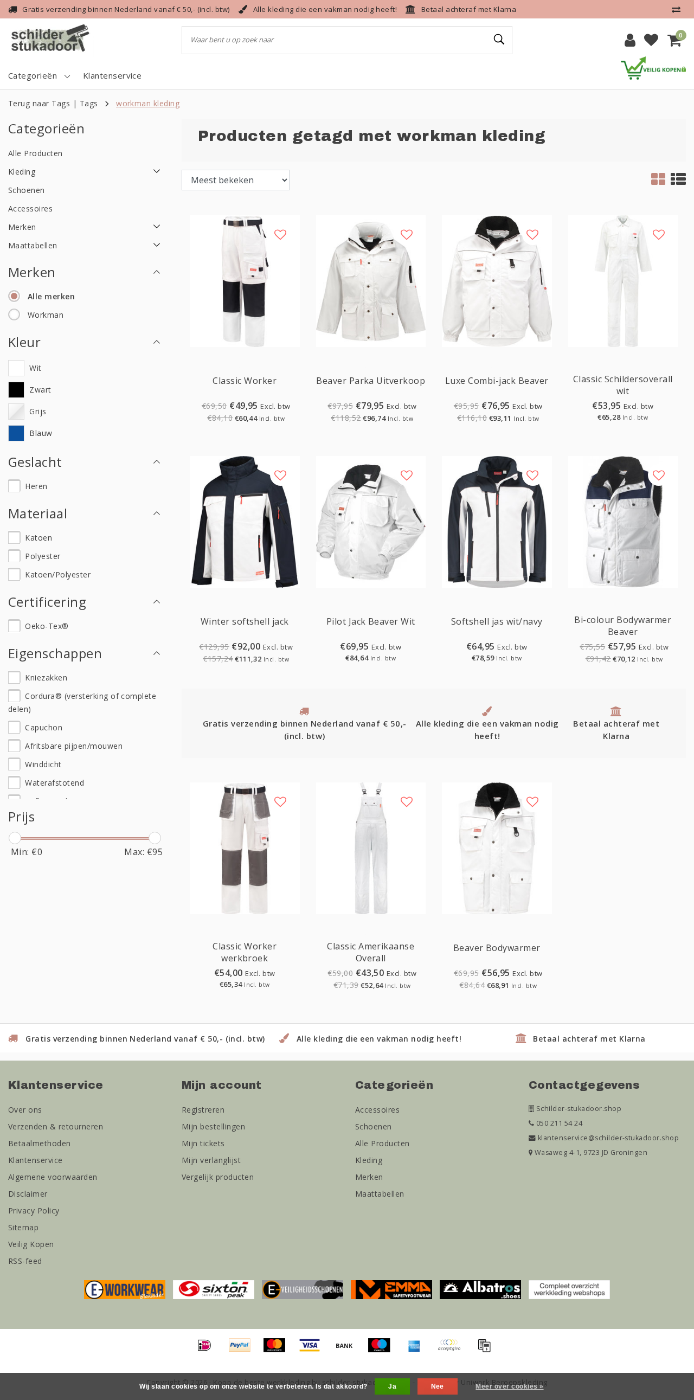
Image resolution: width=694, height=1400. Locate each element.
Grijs (37, 411)
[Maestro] (382, 1350)
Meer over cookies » (509, 1386)
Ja (392, 1386)
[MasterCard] (278, 1350)
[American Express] (418, 1350)
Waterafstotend (54, 783)
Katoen (38, 537)
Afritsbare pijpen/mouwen (74, 746)
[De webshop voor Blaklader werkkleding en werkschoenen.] (124, 1289)
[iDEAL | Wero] (208, 1350)
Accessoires (377, 1109)
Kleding (368, 1160)
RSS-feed (25, 1261)
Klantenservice (35, 1160)
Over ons (25, 1109)
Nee (437, 1386)
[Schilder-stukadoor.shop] (51, 40)
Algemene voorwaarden (53, 1177)
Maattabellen (379, 1194)
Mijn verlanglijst (211, 1160)
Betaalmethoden (39, 1143)
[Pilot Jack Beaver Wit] (371, 521)
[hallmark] (653, 67)
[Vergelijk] (679, 9)
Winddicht (43, 764)
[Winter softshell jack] (245, 521)
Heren (36, 486)
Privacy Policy (34, 1210)
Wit (35, 368)
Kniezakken (46, 677)
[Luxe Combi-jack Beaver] (497, 280)
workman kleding (147, 103)
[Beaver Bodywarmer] (497, 847)
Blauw (40, 433)
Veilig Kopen (31, 1244)
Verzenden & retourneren (55, 1126)
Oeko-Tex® (46, 626)
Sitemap (23, 1227)
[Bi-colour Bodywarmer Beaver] (623, 521)
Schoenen (373, 1126)
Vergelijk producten (218, 1177)
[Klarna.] (452, 1350)
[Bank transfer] (348, 1350)
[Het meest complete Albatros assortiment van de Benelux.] (480, 1289)
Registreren (203, 1109)
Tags (89, 103)
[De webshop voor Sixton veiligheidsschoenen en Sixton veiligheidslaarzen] (213, 1289)
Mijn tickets (203, 1143)
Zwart (40, 389)
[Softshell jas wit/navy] (497, 521)
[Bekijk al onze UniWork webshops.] (569, 1289)
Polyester (42, 556)
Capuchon (43, 727)
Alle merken (51, 296)
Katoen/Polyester (58, 574)
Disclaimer (28, 1194)
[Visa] (313, 1350)
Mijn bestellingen (213, 1126)
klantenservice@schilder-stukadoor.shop (608, 1137)
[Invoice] (487, 1350)
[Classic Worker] (245, 280)
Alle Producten (382, 1143)
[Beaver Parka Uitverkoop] (371, 280)
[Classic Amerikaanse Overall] (371, 847)
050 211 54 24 (558, 1123)
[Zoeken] (499, 39)
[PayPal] (243, 1350)
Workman (45, 315)
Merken (369, 1177)
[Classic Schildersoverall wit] (623, 280)
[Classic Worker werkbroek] (245, 847)
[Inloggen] (630, 40)
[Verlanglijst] (651, 40)
